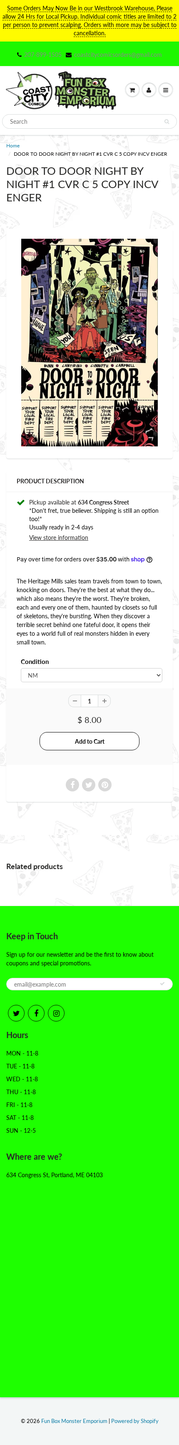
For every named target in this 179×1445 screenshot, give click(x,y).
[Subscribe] (162, 983)
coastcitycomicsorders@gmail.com (118, 54)
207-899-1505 (43, 54)
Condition (35, 661)
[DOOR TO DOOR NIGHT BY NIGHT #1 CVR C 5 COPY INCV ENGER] (89, 342)
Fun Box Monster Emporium (74, 1421)
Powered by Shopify (135, 1421)
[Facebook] (36, 1013)
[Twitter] (16, 1013)
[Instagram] (56, 1013)
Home (13, 145)
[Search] (166, 121)
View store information (58, 537)
